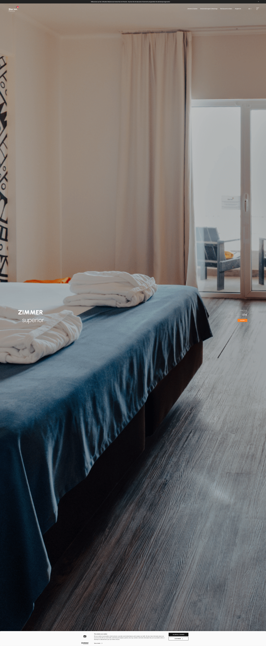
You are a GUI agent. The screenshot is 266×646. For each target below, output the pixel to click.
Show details (97, 643)
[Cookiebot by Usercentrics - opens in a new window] (85, 643)
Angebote (238, 8)
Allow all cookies (178, 634)
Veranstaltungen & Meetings (209, 8)
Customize (178, 638)
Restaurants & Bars (226, 8)
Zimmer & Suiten (192, 8)
